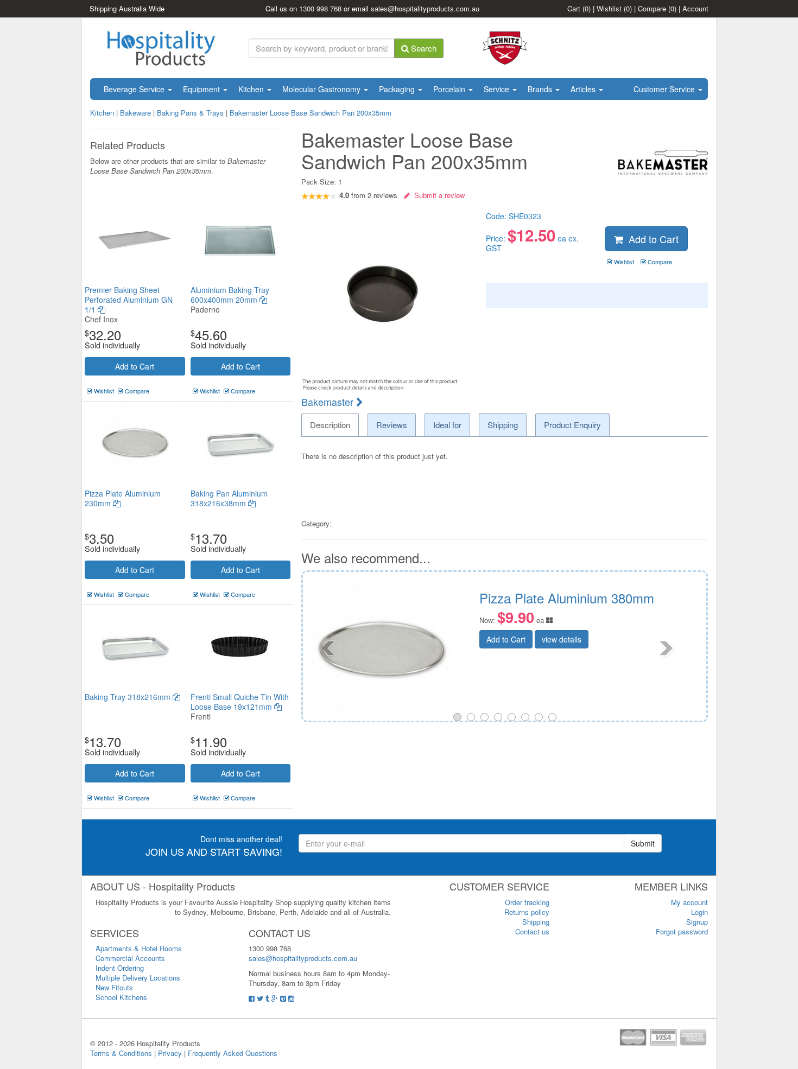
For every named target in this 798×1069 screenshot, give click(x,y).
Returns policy (526, 912)
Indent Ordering (120, 968)
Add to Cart (134, 366)
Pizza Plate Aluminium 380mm (322, 597)
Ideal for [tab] (447, 424)
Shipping (535, 922)
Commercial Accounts (130, 958)
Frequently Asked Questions (232, 1053)
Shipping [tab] (502, 424)
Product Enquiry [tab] (572, 424)
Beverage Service (135, 89)
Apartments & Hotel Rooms (139, 948)
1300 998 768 (320, 8)
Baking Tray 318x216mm (129, 696)
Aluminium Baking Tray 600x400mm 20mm (230, 294)
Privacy (170, 1053)
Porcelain (450, 89)
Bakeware (136, 112)
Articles (584, 89)
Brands (541, 89)
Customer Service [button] (665, 89)
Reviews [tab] (391, 424)
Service (497, 89)
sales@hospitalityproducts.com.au (425, 8)
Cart (579, 8)
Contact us (532, 931)
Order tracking (527, 902)
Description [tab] (330, 424)
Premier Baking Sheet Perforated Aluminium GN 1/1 (129, 299)
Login (699, 912)
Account (695, 8)
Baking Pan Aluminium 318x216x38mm (229, 498)
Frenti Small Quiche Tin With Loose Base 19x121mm (240, 701)
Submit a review (437, 195)
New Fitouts (114, 987)
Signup (697, 922)
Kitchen (252, 89)
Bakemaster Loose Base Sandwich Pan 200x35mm (310, 112)
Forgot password (682, 931)
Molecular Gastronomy (322, 89)
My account (689, 902)
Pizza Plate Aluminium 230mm (123, 498)
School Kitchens (121, 997)
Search (422, 48)
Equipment (202, 89)
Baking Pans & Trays (190, 112)
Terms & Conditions (121, 1053)
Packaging (398, 89)
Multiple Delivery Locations (138, 977)
